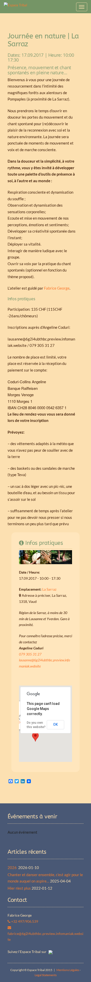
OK (55, 724)
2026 (12, 867)
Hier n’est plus (19, 888)
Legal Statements (46, 975)
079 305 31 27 (30, 654)
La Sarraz (49, 589)
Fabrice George (57, 288)
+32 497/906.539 (24, 921)
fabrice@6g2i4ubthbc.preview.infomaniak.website (45, 936)
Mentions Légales (67, 970)
